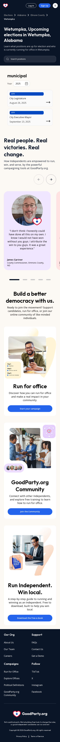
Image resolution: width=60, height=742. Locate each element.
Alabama (21, 15)
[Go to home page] (5, 5)
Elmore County (38, 15)
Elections (8, 15)
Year (9, 83)
